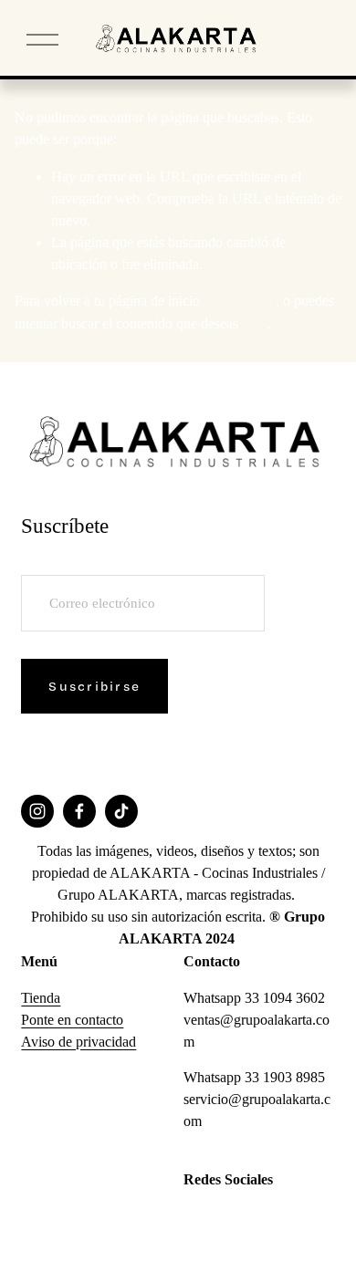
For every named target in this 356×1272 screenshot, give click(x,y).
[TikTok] (121, 811)
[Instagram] (37, 811)
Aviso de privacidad (78, 1041)
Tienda (40, 998)
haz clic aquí (240, 300)
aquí (254, 323)
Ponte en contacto (72, 1019)
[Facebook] (79, 811)
